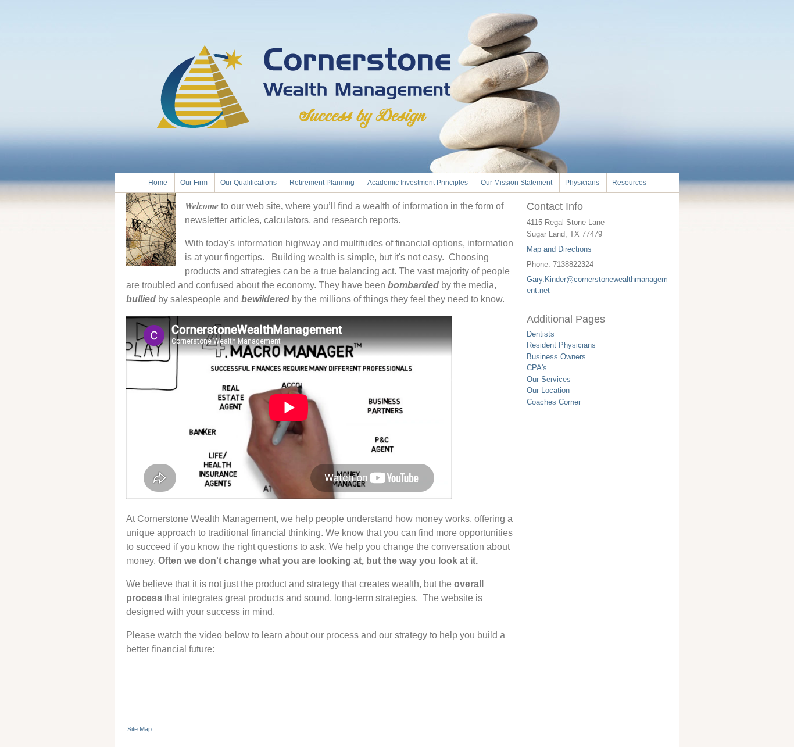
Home (157, 182)
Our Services (549, 379)
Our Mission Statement (516, 182)
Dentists (541, 334)
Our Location (548, 390)
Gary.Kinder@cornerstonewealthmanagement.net (597, 285)
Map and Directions (559, 249)
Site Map (139, 728)
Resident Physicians (561, 345)
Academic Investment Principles (417, 182)
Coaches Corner (554, 402)
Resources (629, 182)
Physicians (582, 182)
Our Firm (194, 182)
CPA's (537, 367)
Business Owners (556, 356)
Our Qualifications (248, 182)
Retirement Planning (322, 182)
